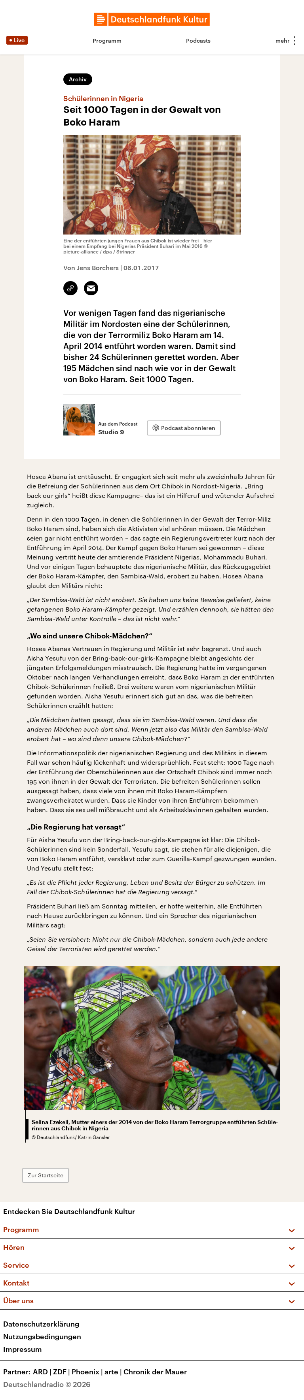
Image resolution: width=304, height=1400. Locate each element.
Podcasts (198, 40)
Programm (107, 40)
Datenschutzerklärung (41, 1323)
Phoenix (87, 1371)
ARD (42, 1371)
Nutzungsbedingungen (42, 1336)
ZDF (61, 1371)
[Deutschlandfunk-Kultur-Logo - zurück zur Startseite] (152, 19)
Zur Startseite (45, 1175)
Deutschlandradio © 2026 (47, 1384)
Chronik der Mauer (155, 1371)
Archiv (78, 79)
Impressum (22, 1349)
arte (113, 1371)
